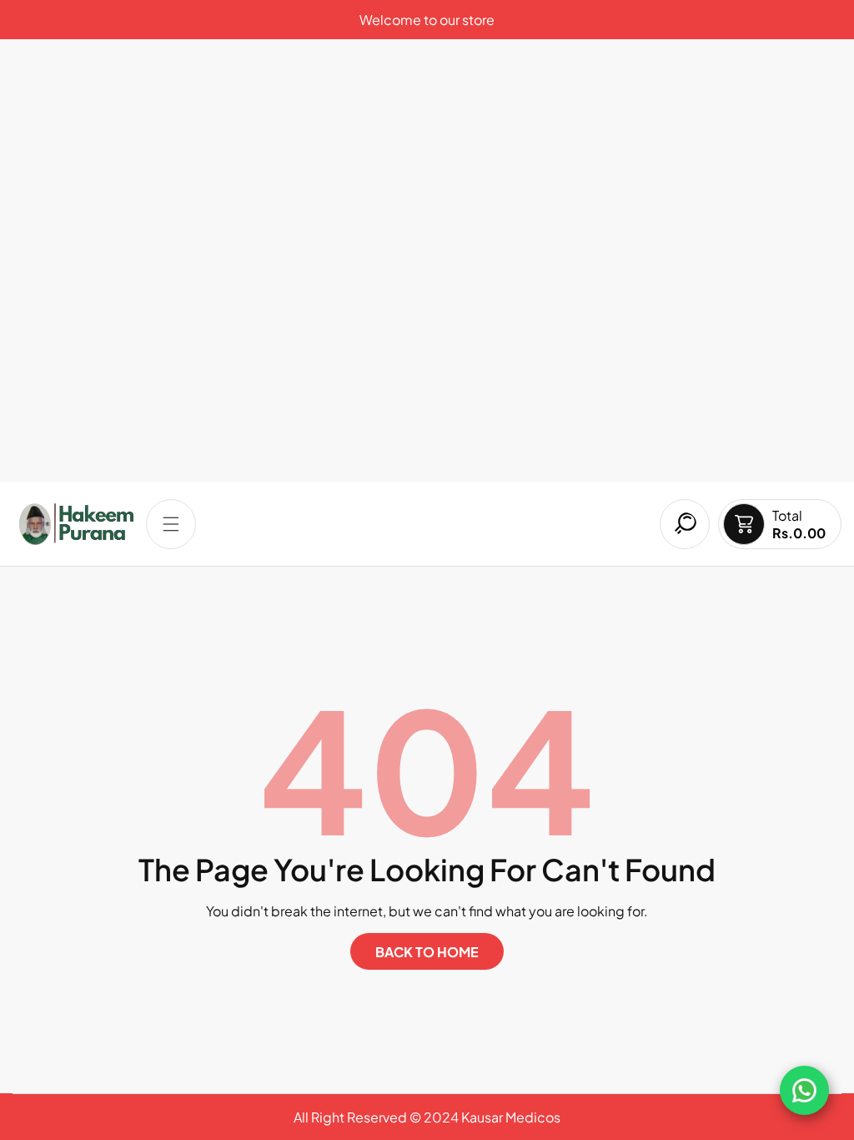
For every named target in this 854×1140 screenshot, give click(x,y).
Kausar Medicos (510, 1117)
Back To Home (427, 952)
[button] (171, 524)
